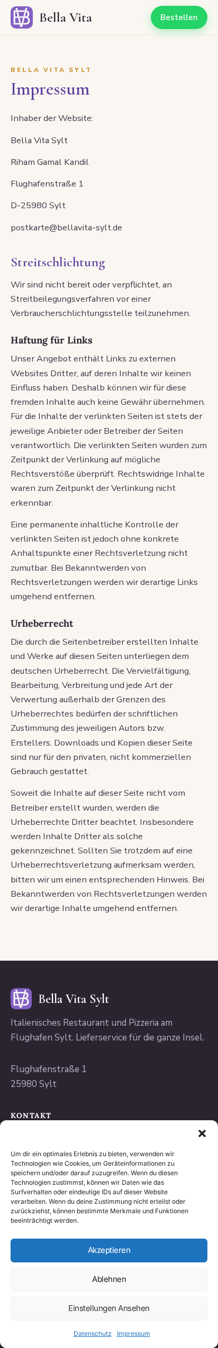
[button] (202, 1133)
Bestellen (179, 17)
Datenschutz (93, 1333)
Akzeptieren (109, 1250)
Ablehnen (109, 1279)
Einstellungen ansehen (109, 1308)
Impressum (133, 1333)
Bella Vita (65, 17)
